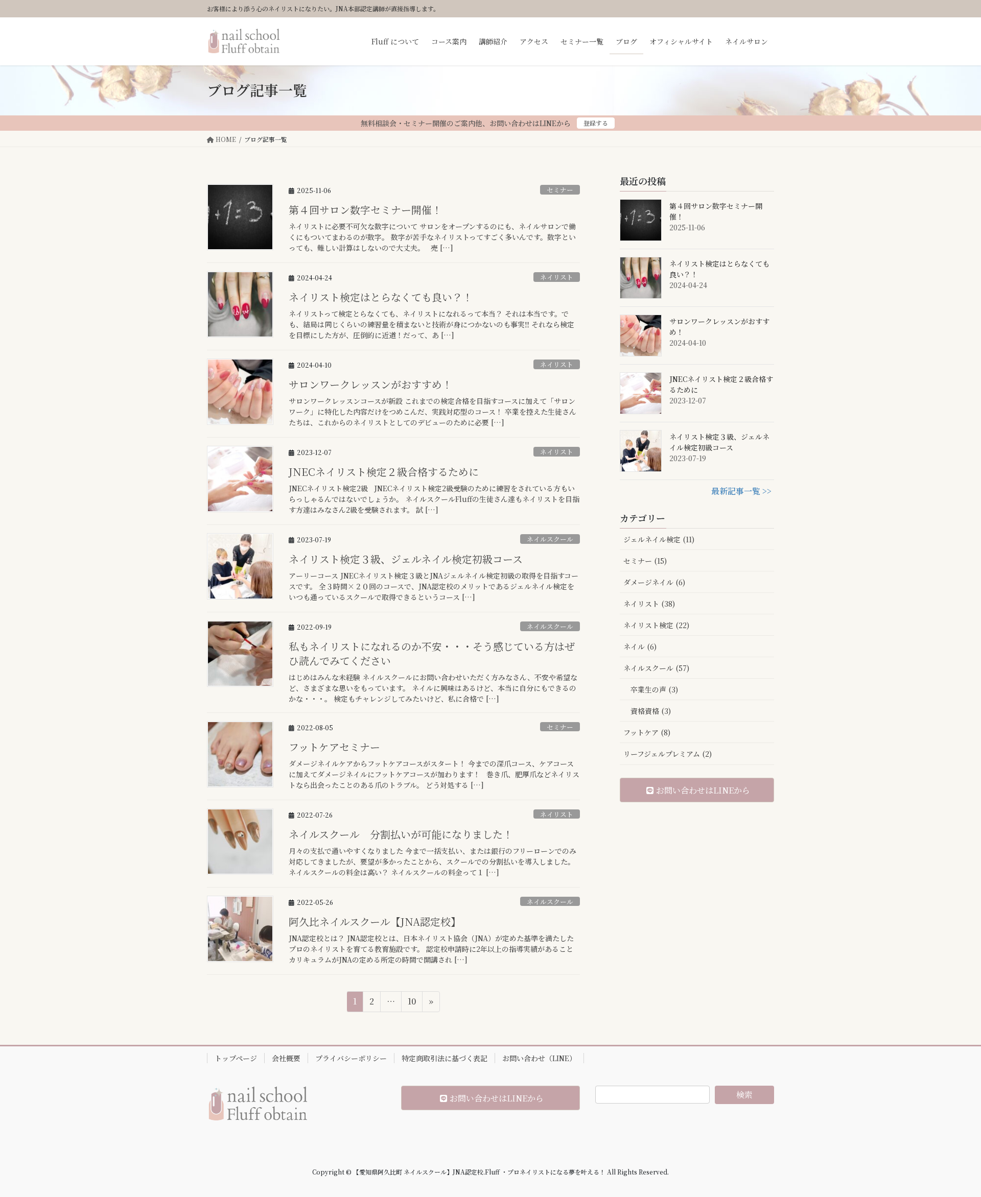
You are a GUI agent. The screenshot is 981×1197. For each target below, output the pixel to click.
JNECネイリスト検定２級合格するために (384, 471)
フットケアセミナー (334, 746)
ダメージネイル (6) (654, 582)
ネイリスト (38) (649, 603)
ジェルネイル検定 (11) (658, 539)
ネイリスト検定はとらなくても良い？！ (381, 297)
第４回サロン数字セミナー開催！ (365, 209)
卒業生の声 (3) (654, 689)
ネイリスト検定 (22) (656, 625)
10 (411, 1003)
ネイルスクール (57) (656, 668)
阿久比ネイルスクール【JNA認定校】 (375, 921)
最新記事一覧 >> (741, 491)
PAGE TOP (950, 1151)
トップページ (236, 1058)
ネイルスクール (550, 539)
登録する (595, 122)
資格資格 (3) (650, 711)
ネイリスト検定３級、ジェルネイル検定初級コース (406, 559)
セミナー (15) (645, 561)
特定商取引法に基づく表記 (444, 1058)
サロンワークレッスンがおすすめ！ (370, 384)
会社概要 (286, 1058)
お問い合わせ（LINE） (539, 1058)
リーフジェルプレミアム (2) (667, 754)
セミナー (560, 190)
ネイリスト (556, 277)
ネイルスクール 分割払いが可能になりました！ (401, 834)
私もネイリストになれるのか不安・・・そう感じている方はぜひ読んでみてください (432, 653)
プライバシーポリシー (351, 1058)
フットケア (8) (646, 732)
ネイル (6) (640, 646)
